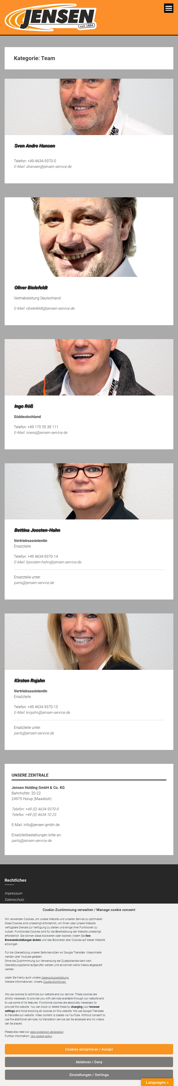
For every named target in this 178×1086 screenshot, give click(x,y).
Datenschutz (14, 900)
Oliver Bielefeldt (30, 287)
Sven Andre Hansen (34, 145)
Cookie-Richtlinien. (54, 981)
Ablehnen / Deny (89, 1062)
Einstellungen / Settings (89, 1075)
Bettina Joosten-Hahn (37, 530)
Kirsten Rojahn (29, 680)
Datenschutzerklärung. (55, 977)
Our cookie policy (41, 1036)
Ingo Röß (23, 406)
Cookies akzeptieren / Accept (89, 1049)
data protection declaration (46, 1032)
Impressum (13, 893)
